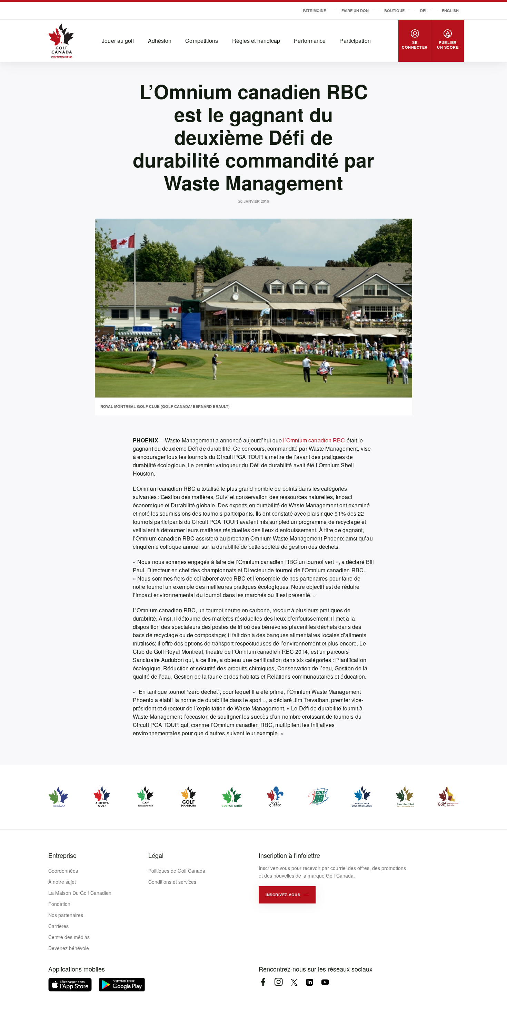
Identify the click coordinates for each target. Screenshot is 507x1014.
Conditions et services (172, 881)
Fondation (59, 903)
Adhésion (160, 41)
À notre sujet (62, 881)
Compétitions (201, 41)
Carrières (58, 925)
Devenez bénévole (68, 948)
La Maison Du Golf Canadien (79, 892)
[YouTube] (325, 982)
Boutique (394, 10)
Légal (155, 855)
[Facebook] (263, 982)
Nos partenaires (65, 914)
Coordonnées (63, 870)
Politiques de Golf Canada (176, 870)
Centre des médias (69, 937)
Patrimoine (314, 10)
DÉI (423, 10)
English (450, 10)
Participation (354, 41)
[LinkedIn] (309, 982)
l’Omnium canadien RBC (314, 440)
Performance (310, 41)
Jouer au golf (118, 41)
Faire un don (355, 10)
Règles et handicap (256, 41)
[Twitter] (294, 982)
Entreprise (62, 855)
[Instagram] (278, 982)
